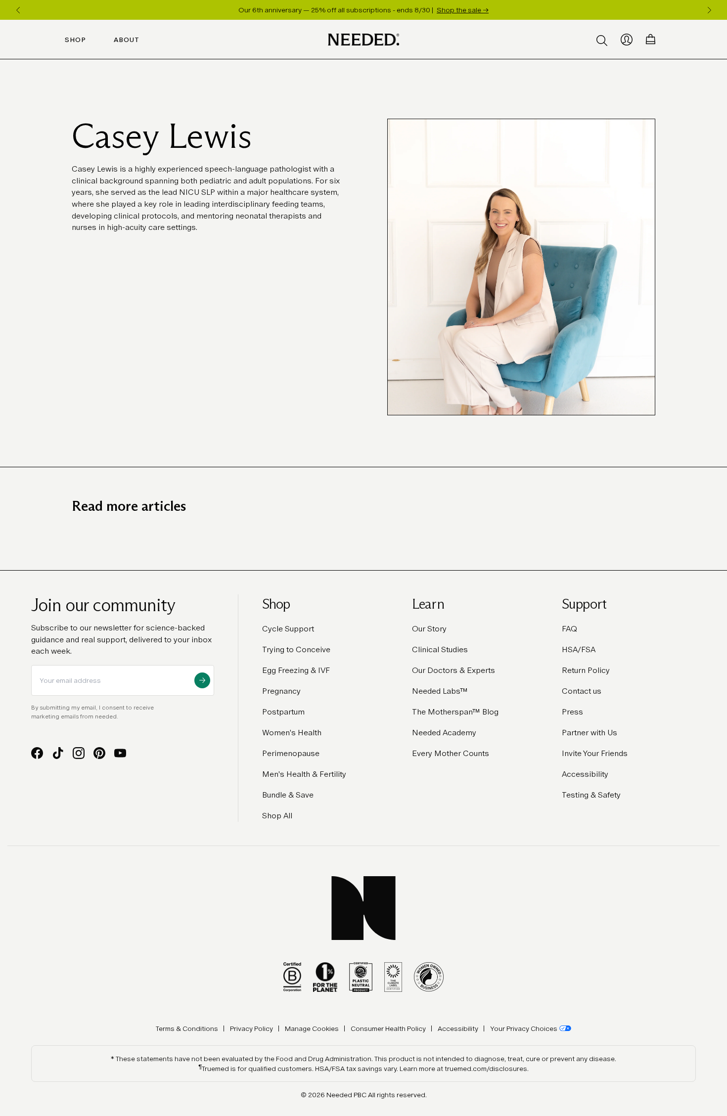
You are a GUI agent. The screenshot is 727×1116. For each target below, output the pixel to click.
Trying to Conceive (296, 649)
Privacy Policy (251, 1028)
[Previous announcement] (18, 10)
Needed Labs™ (440, 691)
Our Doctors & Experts (453, 670)
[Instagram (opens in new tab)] (79, 753)
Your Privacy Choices (523, 1028)
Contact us (581, 691)
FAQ (569, 628)
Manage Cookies (312, 1028)
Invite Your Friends (595, 753)
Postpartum (283, 711)
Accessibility (585, 774)
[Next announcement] (709, 10)
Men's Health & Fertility (304, 774)
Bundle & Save (288, 795)
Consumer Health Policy (388, 1028)
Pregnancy (281, 691)
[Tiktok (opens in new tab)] (58, 753)
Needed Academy (444, 732)
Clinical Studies (440, 649)
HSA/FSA (578, 649)
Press (572, 711)
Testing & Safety (591, 795)
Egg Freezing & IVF (296, 670)
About (126, 40)
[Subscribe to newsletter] (202, 680)
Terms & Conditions (187, 1028)
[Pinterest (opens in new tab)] (99, 753)
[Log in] (626, 39)
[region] (363, 10)
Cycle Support (288, 628)
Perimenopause (290, 753)
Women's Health (291, 732)
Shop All (277, 815)
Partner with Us (589, 732)
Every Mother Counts (450, 753)
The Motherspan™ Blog (455, 711)
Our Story (429, 628)
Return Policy (586, 670)
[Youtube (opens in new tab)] (120, 753)
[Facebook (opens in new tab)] (37, 753)
